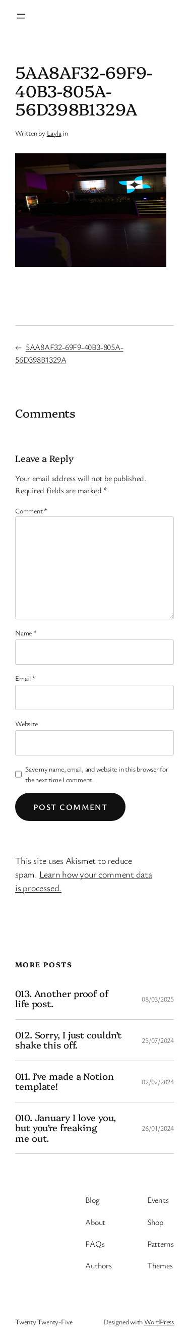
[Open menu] (21, 16)
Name (26, 632)
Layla (54, 133)
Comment (31, 510)
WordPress (159, 1321)
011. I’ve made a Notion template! (64, 1081)
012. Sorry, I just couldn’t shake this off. (68, 1040)
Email (25, 678)
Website (26, 723)
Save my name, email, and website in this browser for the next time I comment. (96, 774)
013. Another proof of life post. (61, 998)
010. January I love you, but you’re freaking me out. (65, 1128)
